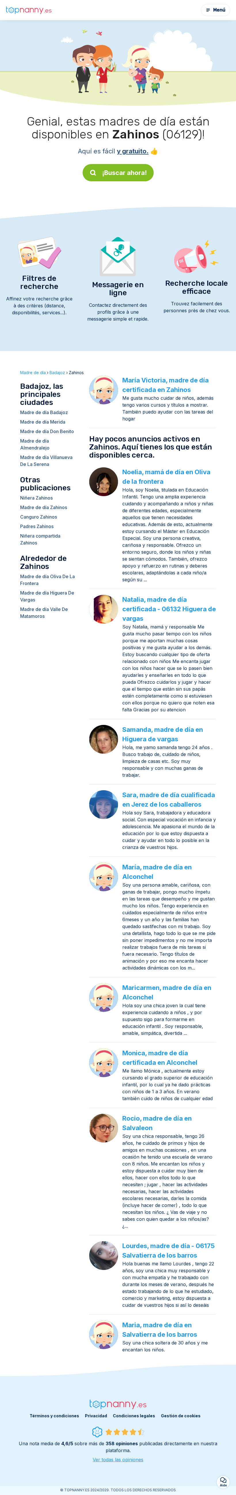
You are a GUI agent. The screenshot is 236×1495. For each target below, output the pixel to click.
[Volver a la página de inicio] (29, 10)
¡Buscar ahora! (124, 172)
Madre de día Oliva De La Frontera (47, 580)
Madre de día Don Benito (47, 431)
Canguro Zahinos (38, 517)
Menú (219, 10)
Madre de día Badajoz (44, 412)
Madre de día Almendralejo (35, 444)
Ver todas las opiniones (118, 1459)
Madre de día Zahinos (43, 507)
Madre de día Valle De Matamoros (44, 612)
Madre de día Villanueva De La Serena (46, 460)
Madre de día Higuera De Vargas (47, 596)
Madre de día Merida (42, 422)
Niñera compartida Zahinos (40, 539)
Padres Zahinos (37, 526)
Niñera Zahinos (36, 498)
